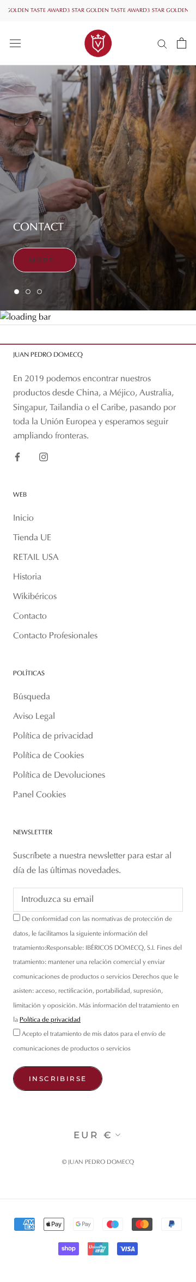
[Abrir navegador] (15, 43)
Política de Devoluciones (59, 775)
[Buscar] (162, 43)
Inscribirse (58, 1079)
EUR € (93, 1135)
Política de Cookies (48, 756)
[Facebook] (17, 457)
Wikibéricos (35, 597)
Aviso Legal (34, 716)
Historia (27, 577)
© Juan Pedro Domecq (98, 1162)
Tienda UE (32, 538)
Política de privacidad (53, 736)
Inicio (23, 518)
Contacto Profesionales (55, 636)
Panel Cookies (39, 795)
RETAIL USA (36, 557)
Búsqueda (31, 697)
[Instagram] (43, 457)
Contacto (30, 616)
